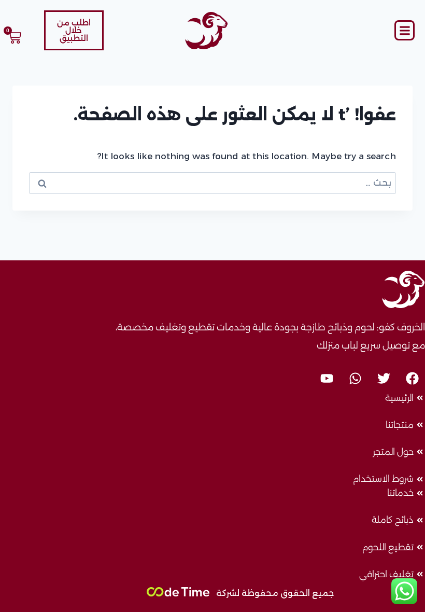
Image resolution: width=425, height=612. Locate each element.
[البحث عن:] (212, 182)
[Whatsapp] (355, 378)
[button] (404, 30)
